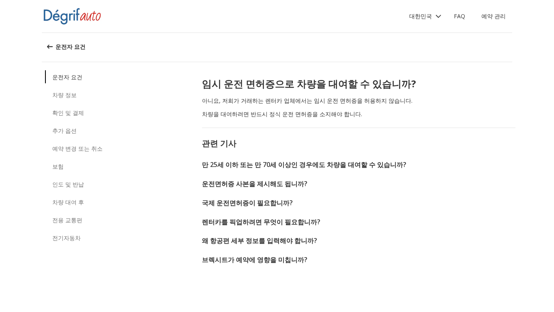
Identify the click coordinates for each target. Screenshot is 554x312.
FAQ (459, 16)
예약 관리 (493, 16)
